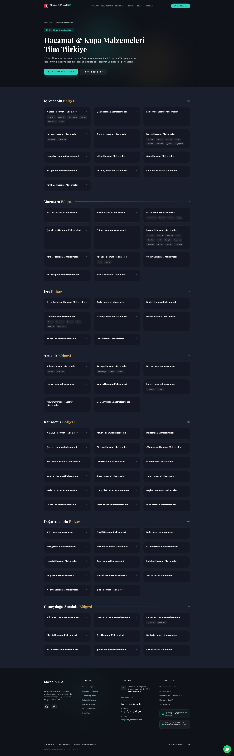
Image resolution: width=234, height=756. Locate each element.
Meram (159, 139)
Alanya (120, 372)
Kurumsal (149, 6)
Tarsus (160, 389)
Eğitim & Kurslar (89, 700)
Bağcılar (169, 244)
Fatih (159, 240)
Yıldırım (162, 218)
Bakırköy (151, 240)
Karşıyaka (59, 322)
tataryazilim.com (89, 744)
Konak (50, 322)
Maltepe (151, 244)
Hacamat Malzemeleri (170, 695)
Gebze (107, 262)
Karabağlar (62, 326)
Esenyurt (179, 244)
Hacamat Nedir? (166, 700)
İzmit (100, 262)
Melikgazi (51, 139)
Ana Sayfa (95, 6)
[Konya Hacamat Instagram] (46, 706)
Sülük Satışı (166, 691)
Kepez (112, 372)
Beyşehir (160, 144)
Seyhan (51, 372)
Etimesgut (51, 121)
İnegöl (179, 218)
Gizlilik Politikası (175, 744)
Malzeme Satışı (88, 704)
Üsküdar (160, 236)
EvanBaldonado (55, 749)
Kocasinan (62, 139)
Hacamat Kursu (167, 687)
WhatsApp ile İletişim (62, 72)
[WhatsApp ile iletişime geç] (227, 749)
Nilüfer (171, 218)
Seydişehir (179, 144)
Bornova (70, 322)
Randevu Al (182, 6)
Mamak (83, 117)
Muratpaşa (102, 372)
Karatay (169, 139)
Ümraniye (177, 240)
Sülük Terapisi (107, 6)
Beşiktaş (170, 236)
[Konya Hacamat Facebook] (54, 706)
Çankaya (51, 117)
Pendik (159, 244)
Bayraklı (51, 326)
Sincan (61, 121)
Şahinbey (151, 623)
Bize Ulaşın (87, 713)
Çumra (169, 144)
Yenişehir (151, 389)
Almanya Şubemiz (90, 695)
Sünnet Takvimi (89, 709)
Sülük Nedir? (164, 704)
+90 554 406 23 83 (93, 72)
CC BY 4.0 (62, 749)
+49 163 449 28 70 (131, 711)
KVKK (188, 744)
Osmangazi (152, 218)
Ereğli (178, 139)
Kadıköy (150, 236)
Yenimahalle (72, 117)
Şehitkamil (161, 623)
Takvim (130, 6)
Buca (78, 322)
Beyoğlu (168, 240)
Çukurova (60, 372)
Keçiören (61, 117)
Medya (138, 6)
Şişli (178, 236)
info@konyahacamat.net (131, 720)
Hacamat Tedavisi (90, 691)
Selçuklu (151, 139)
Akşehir (150, 144)
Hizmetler (119, 6)
